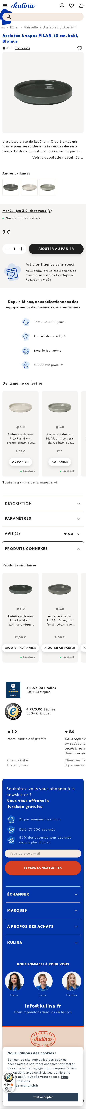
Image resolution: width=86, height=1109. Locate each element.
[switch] (8, 1089)
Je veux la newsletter (43, 867)
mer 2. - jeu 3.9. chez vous (24, 210)
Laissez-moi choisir (23, 1085)
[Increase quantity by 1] (21, 249)
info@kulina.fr (43, 1006)
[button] (20, 646)
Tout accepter (43, 1097)
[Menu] (5, 6)
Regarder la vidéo (38, 279)
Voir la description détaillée (56, 157)
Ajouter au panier (56, 248)
